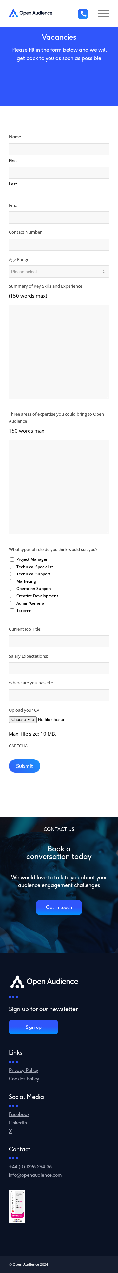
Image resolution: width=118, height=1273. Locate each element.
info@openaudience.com (35, 1175)
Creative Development (37, 596)
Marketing (26, 581)
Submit (24, 766)
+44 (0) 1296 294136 (30, 1166)
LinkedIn (18, 1122)
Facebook (19, 1114)
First (13, 160)
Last (13, 184)
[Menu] (100, 13)
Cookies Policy (24, 1078)
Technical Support (33, 574)
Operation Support (33, 588)
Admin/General (30, 603)
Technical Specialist (34, 567)
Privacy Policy (23, 1070)
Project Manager (32, 559)
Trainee (23, 610)
